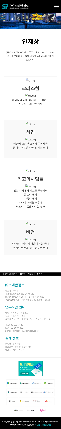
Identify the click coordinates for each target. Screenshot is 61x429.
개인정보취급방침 (43, 424)
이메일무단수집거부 (34, 274)
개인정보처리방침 (10, 274)
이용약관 (21, 274)
